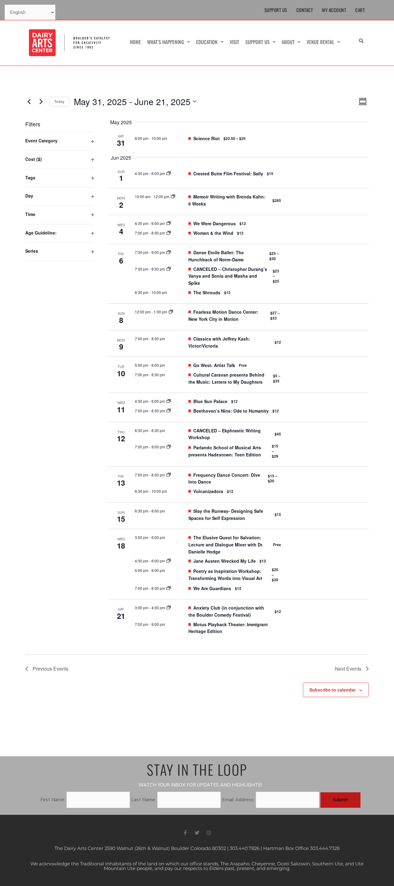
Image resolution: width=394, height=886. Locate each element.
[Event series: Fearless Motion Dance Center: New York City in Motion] (171, 311)
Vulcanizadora (208, 491)
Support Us (275, 9)
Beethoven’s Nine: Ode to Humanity (231, 411)
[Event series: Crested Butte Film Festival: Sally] (169, 173)
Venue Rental (320, 42)
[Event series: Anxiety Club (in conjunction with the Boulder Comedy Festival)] (169, 607)
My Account (334, 9)
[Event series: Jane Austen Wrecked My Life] (169, 560)
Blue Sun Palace (210, 401)
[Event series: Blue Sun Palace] (169, 401)
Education (207, 42)
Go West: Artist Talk (214, 365)
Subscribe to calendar (332, 690)
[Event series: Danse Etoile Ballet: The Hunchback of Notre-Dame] (169, 252)
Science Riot (206, 138)
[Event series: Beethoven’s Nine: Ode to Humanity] (169, 410)
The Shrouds (206, 292)
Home (135, 42)
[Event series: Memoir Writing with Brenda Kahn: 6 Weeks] (173, 196)
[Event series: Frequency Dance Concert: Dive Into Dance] (169, 474)
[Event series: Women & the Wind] (169, 232)
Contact (304, 9)
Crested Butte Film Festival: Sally (228, 173)
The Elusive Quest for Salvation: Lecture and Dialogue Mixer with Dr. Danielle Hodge (225, 544)
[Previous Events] (29, 101)
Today (59, 101)
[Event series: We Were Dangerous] (169, 223)
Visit (234, 42)
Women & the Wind (213, 233)
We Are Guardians (212, 588)
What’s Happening (165, 42)
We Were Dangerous (214, 223)
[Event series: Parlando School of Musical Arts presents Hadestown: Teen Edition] (169, 446)
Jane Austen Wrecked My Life (224, 561)
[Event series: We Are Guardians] (169, 588)
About (288, 42)
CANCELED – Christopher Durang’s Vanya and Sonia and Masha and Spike (227, 276)
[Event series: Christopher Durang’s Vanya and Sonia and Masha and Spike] (169, 269)
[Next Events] (41, 101)
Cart (360, 9)
